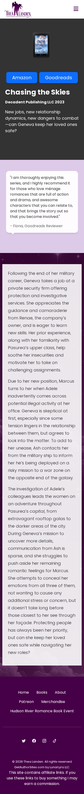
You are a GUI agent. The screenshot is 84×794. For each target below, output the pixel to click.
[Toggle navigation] (76, 9)
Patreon (26, 701)
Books (41, 692)
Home (23, 692)
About (60, 692)
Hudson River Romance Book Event (42, 711)
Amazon (22, 77)
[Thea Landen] (18, 9)
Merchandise (53, 701)
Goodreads (58, 77)
